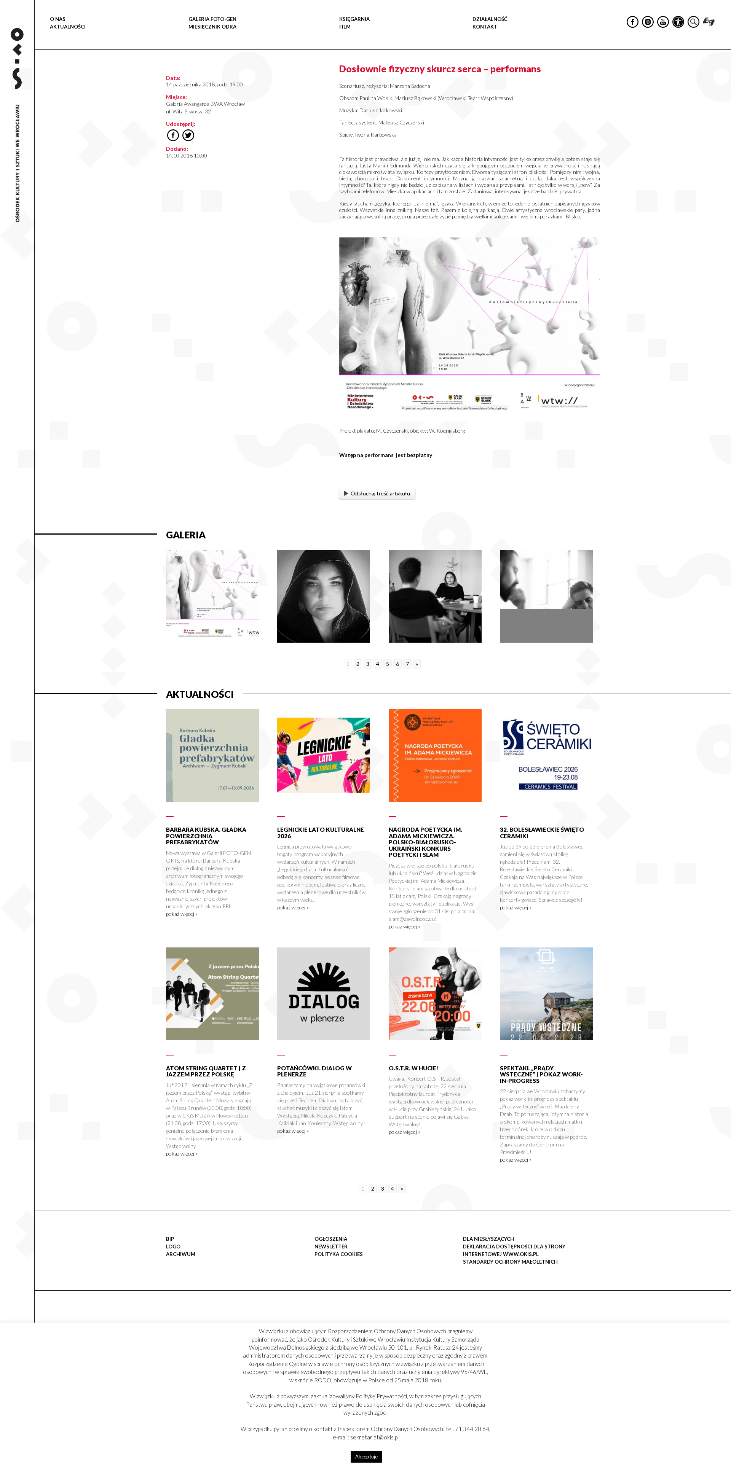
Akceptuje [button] (366, 1456)
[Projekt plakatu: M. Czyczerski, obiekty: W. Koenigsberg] (212, 640)
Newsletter (331, 1246)
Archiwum (180, 1254)
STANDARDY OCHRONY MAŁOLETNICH (510, 1262)
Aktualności (68, 27)
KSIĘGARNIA (354, 19)
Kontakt (484, 27)
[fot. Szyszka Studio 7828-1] (435, 640)
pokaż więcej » (182, 914)
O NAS (57, 19)
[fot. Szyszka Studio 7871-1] (546, 640)
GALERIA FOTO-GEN (212, 19)
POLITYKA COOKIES (338, 1254)
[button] (721, 78)
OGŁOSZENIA (330, 1239)
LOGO (173, 1246)
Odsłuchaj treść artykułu (380, 493)
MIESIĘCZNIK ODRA (212, 27)
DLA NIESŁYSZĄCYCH (488, 1239)
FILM (345, 27)
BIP (170, 1239)
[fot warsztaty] (323, 640)
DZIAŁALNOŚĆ (490, 19)
